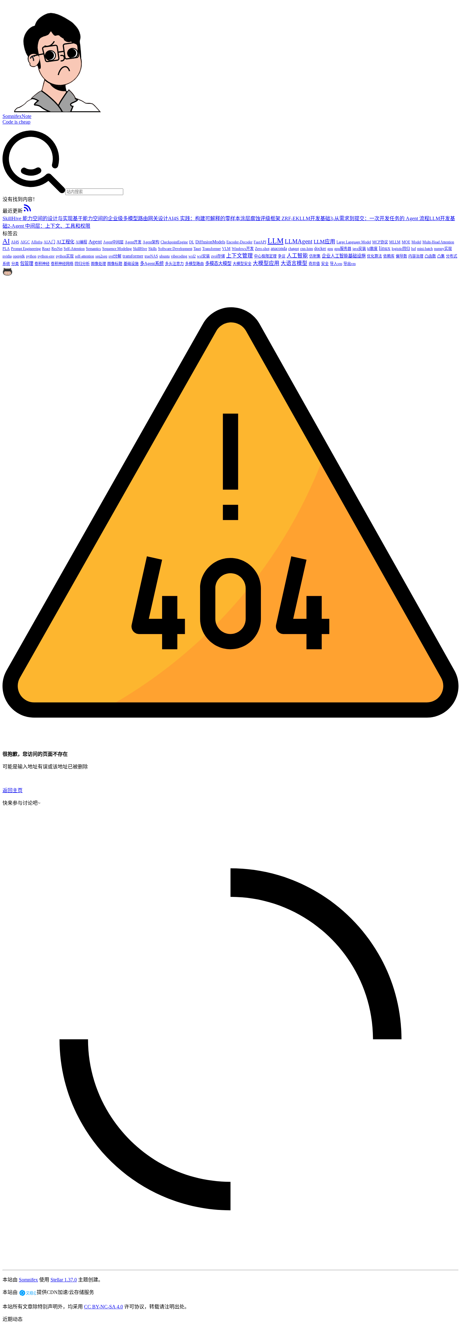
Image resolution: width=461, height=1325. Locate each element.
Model (416, 242)
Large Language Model (353, 242)
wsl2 (192, 256)
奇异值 (314, 264)
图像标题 (114, 264)
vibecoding (179, 256)
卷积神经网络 (62, 264)
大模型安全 (242, 264)
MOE (406, 242)
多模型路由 (194, 264)
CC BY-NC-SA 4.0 (103, 1306)
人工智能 (297, 256)
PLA (6, 248)
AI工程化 (65, 241)
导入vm (336, 264)
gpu (330, 248)
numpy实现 (443, 248)
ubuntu (164, 256)
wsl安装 (203, 256)
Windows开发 (243, 248)
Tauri (197, 248)
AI (6, 241)
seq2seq (101, 256)
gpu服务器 (342, 248)
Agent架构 (151, 242)
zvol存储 (218, 256)
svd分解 (115, 256)
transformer (133, 255)
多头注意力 (174, 264)
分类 (15, 264)
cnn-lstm (306, 248)
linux (384, 248)
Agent (95, 242)
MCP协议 (380, 242)
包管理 (26, 263)
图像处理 (98, 264)
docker (320, 248)
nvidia (7, 256)
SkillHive (140, 248)
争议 (281, 256)
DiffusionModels (210, 241)
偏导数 (401, 256)
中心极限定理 (265, 256)
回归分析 (82, 264)
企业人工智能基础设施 (344, 255)
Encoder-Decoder (239, 242)
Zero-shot (262, 248)
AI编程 (81, 242)
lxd (413, 248)
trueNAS (151, 256)
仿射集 (315, 256)
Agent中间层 (113, 242)
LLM (275, 241)
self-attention (84, 256)
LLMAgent (298, 241)
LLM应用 (324, 242)
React (46, 248)
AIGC (25, 242)
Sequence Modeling (117, 248)
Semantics (93, 248)
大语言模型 (294, 263)
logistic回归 (401, 248)
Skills (152, 248)
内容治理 (415, 256)
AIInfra (36, 242)
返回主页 (13, 790)
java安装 (359, 248)
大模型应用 (266, 263)
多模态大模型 (218, 263)
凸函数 (430, 256)
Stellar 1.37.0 (63, 1279)
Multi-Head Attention (438, 242)
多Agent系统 (152, 263)
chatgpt (293, 248)
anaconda (279, 248)
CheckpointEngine (174, 242)
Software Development (175, 248)
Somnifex (28, 1279)
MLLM (394, 242)
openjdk (19, 256)
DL (191, 242)
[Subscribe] (28, 211)
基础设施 (131, 264)
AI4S (15, 242)
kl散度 (372, 248)
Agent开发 (133, 242)
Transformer (211, 248)
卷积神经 (42, 264)
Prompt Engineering (26, 248)
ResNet (56, 248)
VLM (226, 248)
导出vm (349, 264)
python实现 (65, 256)
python (31, 256)
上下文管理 (239, 256)
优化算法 (374, 256)
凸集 (441, 256)
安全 (325, 264)
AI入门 (49, 242)
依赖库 (389, 256)
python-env (46, 256)
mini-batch (425, 248)
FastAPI (260, 242)
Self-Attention (74, 248)
